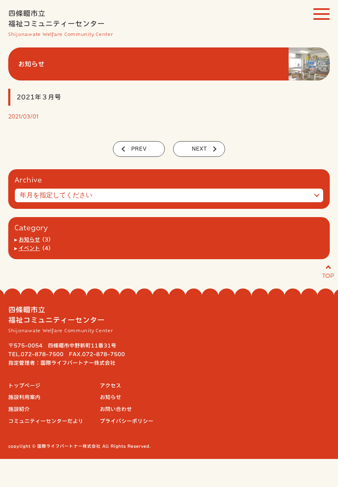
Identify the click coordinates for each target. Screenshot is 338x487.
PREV (139, 148)
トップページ (24, 385)
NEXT (199, 148)
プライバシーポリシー (126, 421)
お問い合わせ (116, 409)
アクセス (110, 385)
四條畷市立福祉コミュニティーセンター (60, 23)
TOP (328, 275)
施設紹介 (19, 409)
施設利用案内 (24, 397)
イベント (29, 248)
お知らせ (29, 239)
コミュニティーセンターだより (45, 421)
